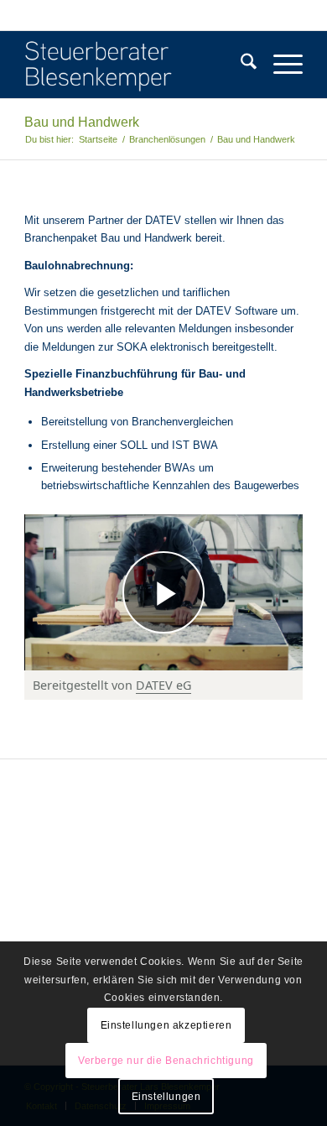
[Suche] (240, 64)
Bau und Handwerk (81, 122)
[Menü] (280, 64)
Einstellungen (166, 1097)
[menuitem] (240, 64)
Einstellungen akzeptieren (166, 1025)
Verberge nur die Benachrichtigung (166, 1060)
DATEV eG (163, 685)
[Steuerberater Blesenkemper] (135, 64)
